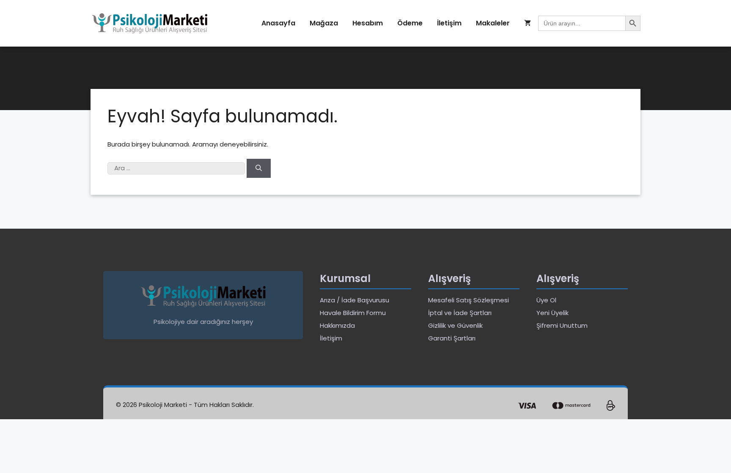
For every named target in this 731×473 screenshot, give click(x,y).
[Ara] (259, 168)
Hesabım (367, 23)
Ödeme (410, 23)
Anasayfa (278, 23)
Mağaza (324, 23)
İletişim (449, 23)
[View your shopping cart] (527, 23)
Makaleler (493, 23)
